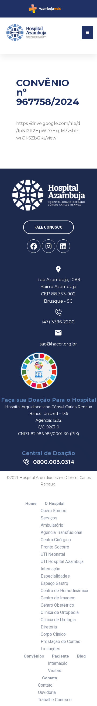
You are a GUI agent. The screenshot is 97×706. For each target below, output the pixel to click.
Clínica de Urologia (58, 619)
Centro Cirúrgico (56, 539)
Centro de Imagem (58, 597)
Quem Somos (53, 510)
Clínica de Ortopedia (60, 612)
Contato (49, 678)
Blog (81, 656)
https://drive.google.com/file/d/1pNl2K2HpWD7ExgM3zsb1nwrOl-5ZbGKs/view (48, 131)
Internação (50, 568)
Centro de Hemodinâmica (64, 590)
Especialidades (55, 576)
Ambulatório (52, 525)
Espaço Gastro (54, 583)
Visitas (54, 670)
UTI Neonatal (53, 554)
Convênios (34, 656)
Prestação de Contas (60, 641)
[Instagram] (48, 246)
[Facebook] (33, 246)
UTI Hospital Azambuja (62, 561)
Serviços (49, 517)
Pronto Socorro (55, 547)
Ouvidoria (47, 692)
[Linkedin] (63, 246)
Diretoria (49, 627)
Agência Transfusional (61, 532)
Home (31, 504)
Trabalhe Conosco (55, 699)
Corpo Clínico (53, 634)
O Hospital (54, 504)
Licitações (50, 648)
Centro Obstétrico (57, 605)
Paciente (60, 656)
